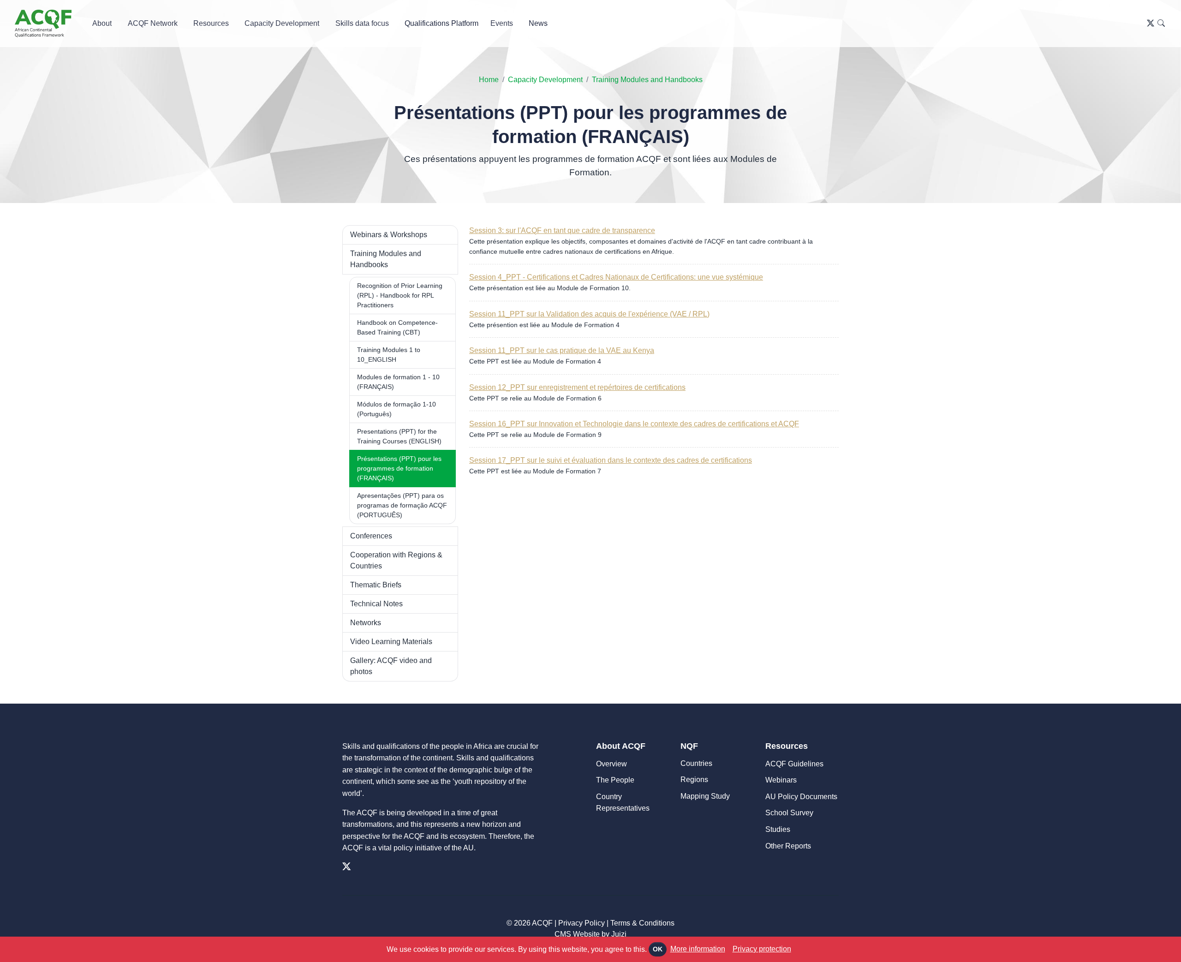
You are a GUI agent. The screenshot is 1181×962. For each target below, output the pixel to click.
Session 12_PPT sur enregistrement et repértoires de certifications (577, 387)
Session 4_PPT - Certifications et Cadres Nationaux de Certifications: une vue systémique (616, 277)
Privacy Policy (581, 923)
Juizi (618, 934)
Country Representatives (623, 803)
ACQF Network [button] (153, 23)
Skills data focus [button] (362, 23)
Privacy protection (762, 949)
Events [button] (501, 23)
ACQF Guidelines (794, 764)
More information (697, 949)
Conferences (371, 536)
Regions (694, 779)
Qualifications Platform (441, 23)
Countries (696, 763)
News (538, 23)
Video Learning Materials (391, 641)
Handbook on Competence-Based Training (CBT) (397, 327)
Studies (777, 829)
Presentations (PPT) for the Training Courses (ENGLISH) (399, 436)
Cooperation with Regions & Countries (396, 560)
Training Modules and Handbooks (647, 80)
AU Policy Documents (801, 797)
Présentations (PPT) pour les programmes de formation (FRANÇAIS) (399, 468)
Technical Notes (376, 604)
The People (615, 780)
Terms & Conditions (642, 923)
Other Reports (788, 846)
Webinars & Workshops (388, 235)
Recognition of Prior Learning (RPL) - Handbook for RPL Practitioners (399, 295)
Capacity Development (545, 80)
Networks (365, 623)
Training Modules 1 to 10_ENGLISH (388, 354)
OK (657, 949)
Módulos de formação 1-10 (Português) (396, 409)
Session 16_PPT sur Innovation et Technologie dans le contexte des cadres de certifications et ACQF (634, 424)
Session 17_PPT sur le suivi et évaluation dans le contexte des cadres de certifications (610, 460)
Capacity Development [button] (282, 23)
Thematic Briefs (375, 585)
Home (489, 80)
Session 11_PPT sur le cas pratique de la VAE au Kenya (561, 350)
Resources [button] (211, 23)
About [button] (102, 23)
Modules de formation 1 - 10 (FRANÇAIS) (398, 381)
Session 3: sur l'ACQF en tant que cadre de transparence (562, 230)
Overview (611, 764)
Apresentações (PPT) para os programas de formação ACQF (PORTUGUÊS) (402, 505)
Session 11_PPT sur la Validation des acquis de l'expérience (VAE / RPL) (589, 314)
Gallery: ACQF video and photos (391, 666)
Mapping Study (705, 796)
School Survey (789, 813)
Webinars (781, 780)
